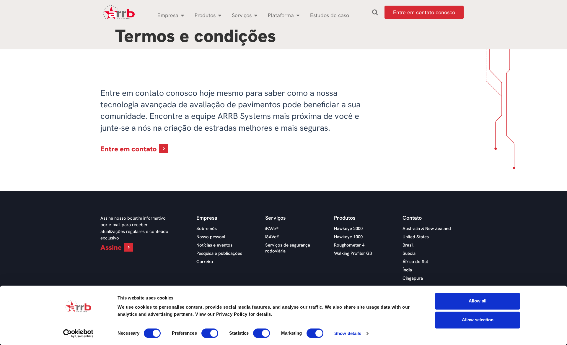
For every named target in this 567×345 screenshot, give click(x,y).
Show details (347, 333)
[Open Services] (255, 15)
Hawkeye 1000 (348, 237)
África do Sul (415, 262)
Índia (407, 270)
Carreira (204, 262)
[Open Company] (182, 15)
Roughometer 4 (349, 245)
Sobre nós (206, 228)
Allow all (477, 300)
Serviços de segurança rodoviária (287, 248)
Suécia (409, 253)
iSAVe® (272, 237)
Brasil (408, 245)
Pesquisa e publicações (219, 253)
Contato (412, 218)
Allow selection (477, 319)
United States (416, 237)
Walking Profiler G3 (353, 253)
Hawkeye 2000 (348, 228)
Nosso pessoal (210, 237)
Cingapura (413, 278)
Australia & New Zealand (427, 228)
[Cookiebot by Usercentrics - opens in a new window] (78, 333)
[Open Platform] (298, 15)
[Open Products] (219, 15)
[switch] (209, 333)
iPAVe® (271, 228)
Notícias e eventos (214, 245)
